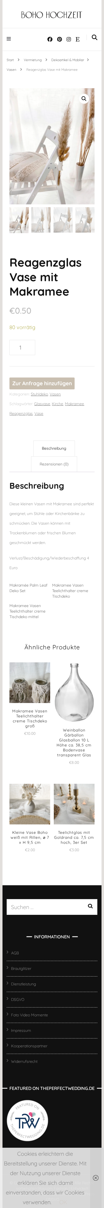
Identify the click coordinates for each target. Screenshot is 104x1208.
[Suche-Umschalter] (94, 37)
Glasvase (42, 403)
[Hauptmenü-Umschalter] (10, 38)
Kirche (57, 403)
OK (63, 1202)
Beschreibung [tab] (54, 448)
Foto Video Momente (29, 1014)
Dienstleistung (23, 984)
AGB (15, 953)
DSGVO (17, 999)
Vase (38, 413)
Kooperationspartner (29, 1045)
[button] (84, 99)
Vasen (55, 394)
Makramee (74, 403)
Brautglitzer (21, 968)
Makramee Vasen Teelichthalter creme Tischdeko (70, 591)
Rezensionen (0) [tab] (54, 464)
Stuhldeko (39, 394)
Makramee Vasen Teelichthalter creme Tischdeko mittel (27, 611)
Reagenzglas (21, 413)
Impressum (21, 1030)
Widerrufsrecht (24, 1061)
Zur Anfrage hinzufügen (42, 383)
